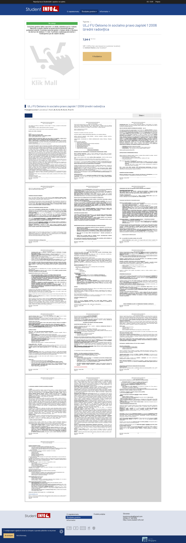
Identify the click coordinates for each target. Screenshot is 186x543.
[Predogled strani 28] (47, 342)
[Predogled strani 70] (47, 470)
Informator (104, 11)
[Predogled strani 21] (138, 278)
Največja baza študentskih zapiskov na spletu (49, 2)
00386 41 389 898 (130, 518)
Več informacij (21, 535)
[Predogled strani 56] (93, 406)
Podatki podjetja (99, 514)
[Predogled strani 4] (47, 215)
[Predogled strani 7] (47, 278)
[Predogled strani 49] (47, 406)
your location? (96, 48)
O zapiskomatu (73, 11)
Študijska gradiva (88, 11)
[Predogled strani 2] (93, 151)
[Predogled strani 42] (138, 342)
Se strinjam (9, 535)
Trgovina (86, 22)
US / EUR (150, 2)
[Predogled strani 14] (93, 278)
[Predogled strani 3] (138, 151)
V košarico (97, 56)
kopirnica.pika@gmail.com (132, 516)
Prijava (157, 2)
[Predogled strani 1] (47, 151)
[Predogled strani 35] (93, 342)
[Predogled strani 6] (138, 215)
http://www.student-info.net (133, 520)
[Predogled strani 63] (138, 406)
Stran (141, 115)
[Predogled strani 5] (93, 215)
